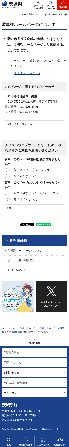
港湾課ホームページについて (25, 250)
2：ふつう (42, 169)
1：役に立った (18, 169)
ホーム (5, 328)
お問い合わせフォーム (19, 124)
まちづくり (52, 328)
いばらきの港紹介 (18, 270)
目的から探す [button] (43, 444)
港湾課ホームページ (27, 73)
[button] (51, 5)
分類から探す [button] (26, 444)
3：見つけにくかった (23, 199)
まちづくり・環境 (35, 328)
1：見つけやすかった (23, 193)
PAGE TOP (34, 343)
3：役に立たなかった (23, 176)
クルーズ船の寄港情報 (21, 260)
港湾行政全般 (18, 240)
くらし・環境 (17, 328)
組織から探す (60, 444)
